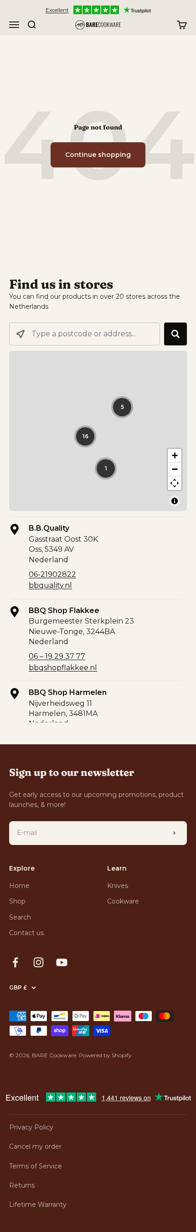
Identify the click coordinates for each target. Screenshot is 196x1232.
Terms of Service (35, 1166)
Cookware (123, 901)
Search (20, 917)
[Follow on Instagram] (38, 962)
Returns (22, 1185)
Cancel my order (35, 1146)
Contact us (26, 933)
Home (19, 886)
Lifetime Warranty (38, 1204)
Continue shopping (98, 155)
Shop (17, 901)
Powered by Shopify (105, 1055)
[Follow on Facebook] (15, 962)
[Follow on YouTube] (62, 962)
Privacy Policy (31, 1127)
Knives (117, 886)
